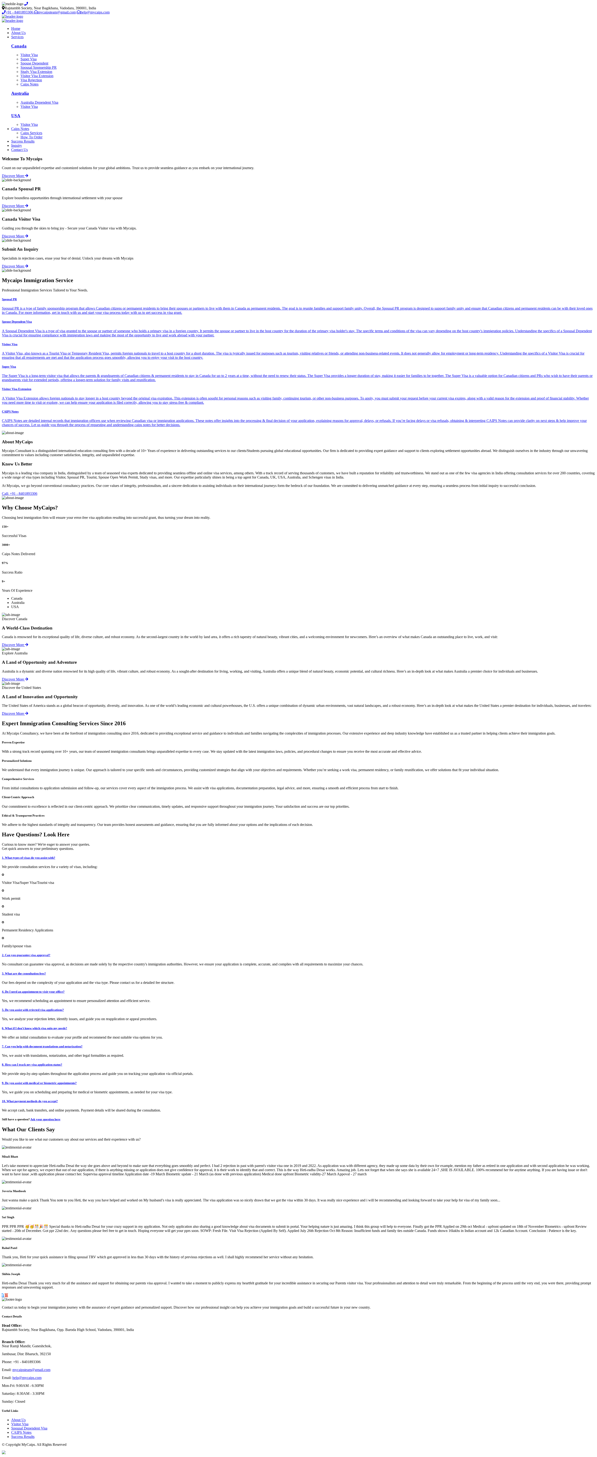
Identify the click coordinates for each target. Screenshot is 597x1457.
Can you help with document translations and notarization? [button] (42, 1046)
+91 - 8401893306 (20, 12)
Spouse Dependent (34, 63)
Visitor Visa (29, 55)
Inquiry (16, 145)
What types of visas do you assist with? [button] (28, 857)
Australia (20, 93)
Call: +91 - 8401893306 (19, 494)
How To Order (31, 137)
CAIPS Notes (21, 1432)
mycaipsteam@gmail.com (57, 12)
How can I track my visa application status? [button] (32, 1064)
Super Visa (29, 59)
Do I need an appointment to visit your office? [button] (33, 991)
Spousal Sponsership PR (39, 67)
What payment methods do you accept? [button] (30, 1101)
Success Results (23, 141)
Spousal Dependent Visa (29, 1428)
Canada (19, 46)
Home (15, 29)
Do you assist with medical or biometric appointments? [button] (39, 1083)
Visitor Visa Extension (37, 76)
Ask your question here (45, 1119)
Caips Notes (29, 84)
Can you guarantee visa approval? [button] (26, 955)
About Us (18, 33)
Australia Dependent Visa (39, 102)
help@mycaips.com (95, 12)
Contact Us (19, 150)
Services (17, 37)
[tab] (298, 858)
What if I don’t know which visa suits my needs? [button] (34, 1028)
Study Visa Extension (36, 72)
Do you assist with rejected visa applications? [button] (33, 1010)
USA (15, 115)
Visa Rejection (31, 80)
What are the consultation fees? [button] (24, 973)
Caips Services (31, 133)
